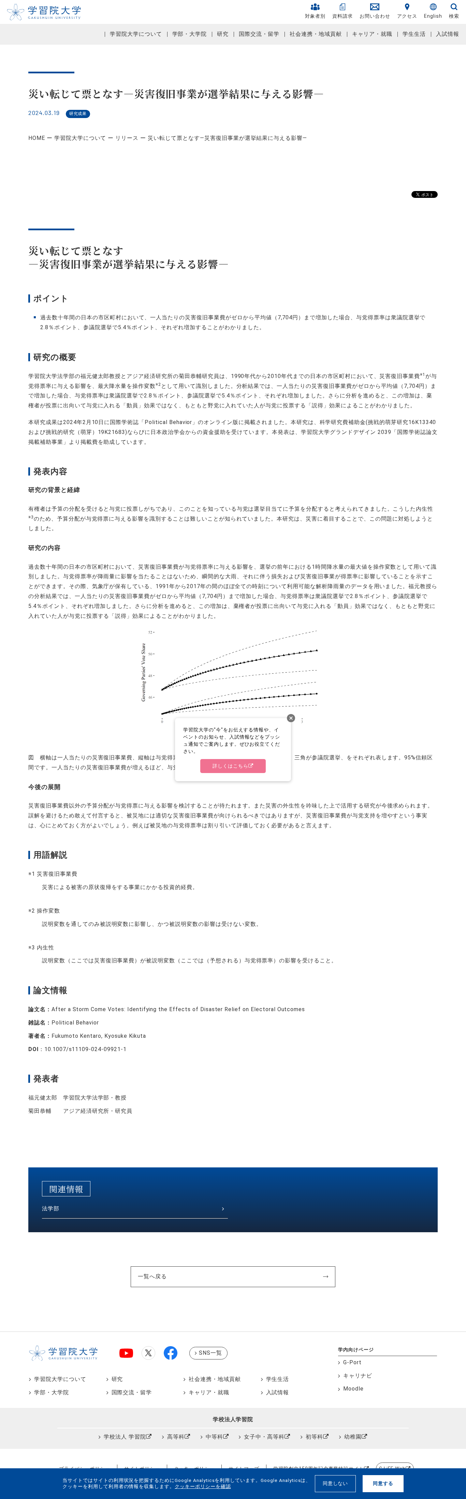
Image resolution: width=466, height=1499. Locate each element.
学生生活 (414, 34)
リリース (127, 138)
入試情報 (447, 34)
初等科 (314, 1436)
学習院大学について (136, 34)
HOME (36, 138)
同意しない (335, 1483)
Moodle (353, 1388)
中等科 (214, 1436)
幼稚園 (353, 1436)
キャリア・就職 (372, 34)
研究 (223, 34)
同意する (383, 1483)
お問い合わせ (375, 16)
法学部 (50, 1208)
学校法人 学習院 (125, 1436)
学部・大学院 (189, 34)
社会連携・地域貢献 (316, 34)
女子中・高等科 (264, 1436)
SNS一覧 (210, 1353)
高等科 (176, 1436)
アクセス (407, 16)
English (433, 16)
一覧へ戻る (152, 1276)
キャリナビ (357, 1375)
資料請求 (342, 16)
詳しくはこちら (230, 766)
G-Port (352, 1362)
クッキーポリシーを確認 (203, 1486)
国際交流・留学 (259, 34)
